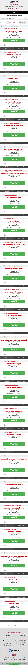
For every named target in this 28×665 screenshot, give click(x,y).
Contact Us (8, 645)
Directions (11, 8)
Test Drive (7, 48)
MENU (14, 12)
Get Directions (8, 641)
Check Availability (21, 48)
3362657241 (14, 4)
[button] (16, 34)
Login (1, 663)
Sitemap (10, 657)
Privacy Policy (16, 657)
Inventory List (4, 657)
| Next (13, 22)
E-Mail (18, 8)
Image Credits (24, 657)
